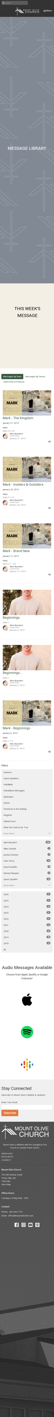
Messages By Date (12, 376)
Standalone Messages (14, 790)
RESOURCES (7, 1156)
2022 (26, 918)
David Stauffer (26, 866)
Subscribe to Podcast (14, 381)
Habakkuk (8, 784)
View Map (6, 1184)
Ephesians (8, 796)
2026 (26, 894)
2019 (26, 937)
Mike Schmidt (26, 848)
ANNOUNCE (7, 1153)
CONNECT (6, 1160)
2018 (26, 943)
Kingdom (8, 815)
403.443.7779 (15, 1211)
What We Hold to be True (16, 827)
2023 (26, 912)
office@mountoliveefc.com (20, 1215)
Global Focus (10, 821)
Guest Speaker (26, 879)
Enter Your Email (9, 1102)
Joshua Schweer (26, 854)
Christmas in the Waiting (15, 808)
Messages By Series (35, 376)
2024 (26, 906)
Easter (7, 802)
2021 (26, 924)
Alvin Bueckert (26, 842)
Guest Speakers (11, 778)
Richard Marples (26, 873)
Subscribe (10, 1113)
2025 (26, 900)
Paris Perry (26, 860)
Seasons (8, 772)
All (5, 949)
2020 (26, 931)
